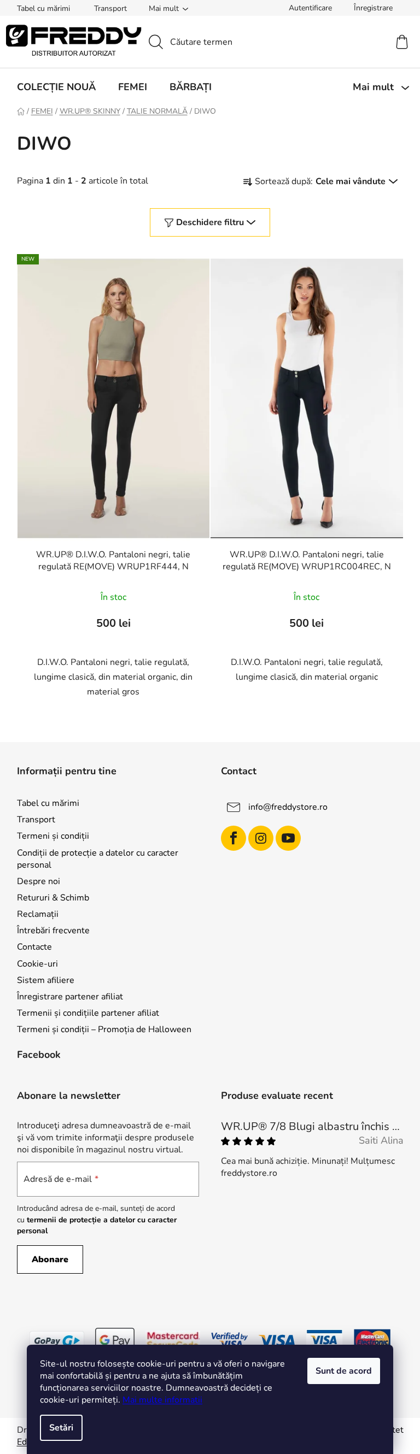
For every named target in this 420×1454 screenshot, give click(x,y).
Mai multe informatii (162, 1400)
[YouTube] (288, 838)
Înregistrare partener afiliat (70, 997)
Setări (61, 1428)
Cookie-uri (37, 964)
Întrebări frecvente (53, 931)
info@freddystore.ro (288, 807)
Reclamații (38, 914)
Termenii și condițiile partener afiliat (88, 1013)
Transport (110, 8)
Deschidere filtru (210, 222)
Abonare (50, 1259)
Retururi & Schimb (53, 898)
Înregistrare (373, 8)
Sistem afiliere (45, 980)
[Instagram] (260, 838)
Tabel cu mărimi (43, 8)
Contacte (34, 947)
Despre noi (38, 881)
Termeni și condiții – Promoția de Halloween (104, 1029)
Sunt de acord (344, 1371)
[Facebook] (233, 838)
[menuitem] (56, 86)
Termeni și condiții (53, 836)
